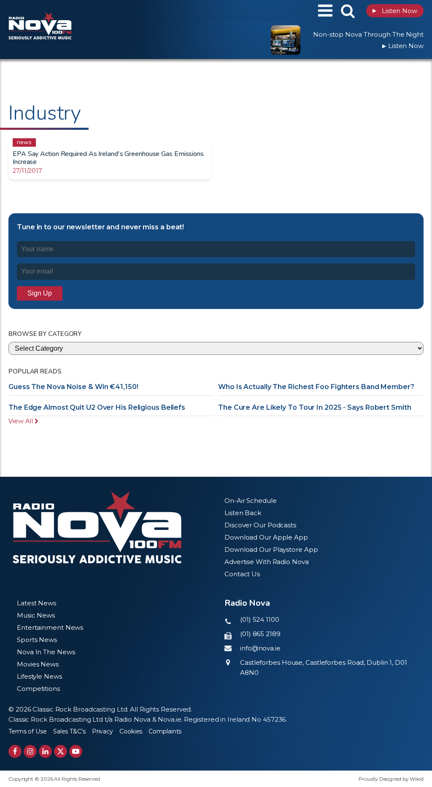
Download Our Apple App (266, 537)
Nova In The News (46, 652)
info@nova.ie (260, 648)
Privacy (102, 731)
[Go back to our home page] (97, 528)
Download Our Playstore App (271, 549)
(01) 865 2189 (260, 634)
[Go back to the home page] (61, 10)
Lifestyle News (39, 676)
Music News (36, 615)
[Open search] (348, 11)
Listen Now (395, 11)
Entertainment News (50, 627)
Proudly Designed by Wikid (391, 779)
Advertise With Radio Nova (266, 562)
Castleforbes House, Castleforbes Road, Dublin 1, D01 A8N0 (323, 667)
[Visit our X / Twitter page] (60, 751)
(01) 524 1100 (259, 619)
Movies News (38, 664)
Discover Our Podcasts (260, 525)
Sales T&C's (69, 731)
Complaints (164, 731)
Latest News (36, 603)
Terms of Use (27, 731)
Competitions (38, 689)
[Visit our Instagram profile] (30, 751)
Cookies (130, 731)
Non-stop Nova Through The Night (368, 34)
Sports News (37, 640)
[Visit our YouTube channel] (75, 751)
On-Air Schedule (250, 501)
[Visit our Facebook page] (15, 751)
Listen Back (242, 513)
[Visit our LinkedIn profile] (45, 751)
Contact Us (242, 574)
